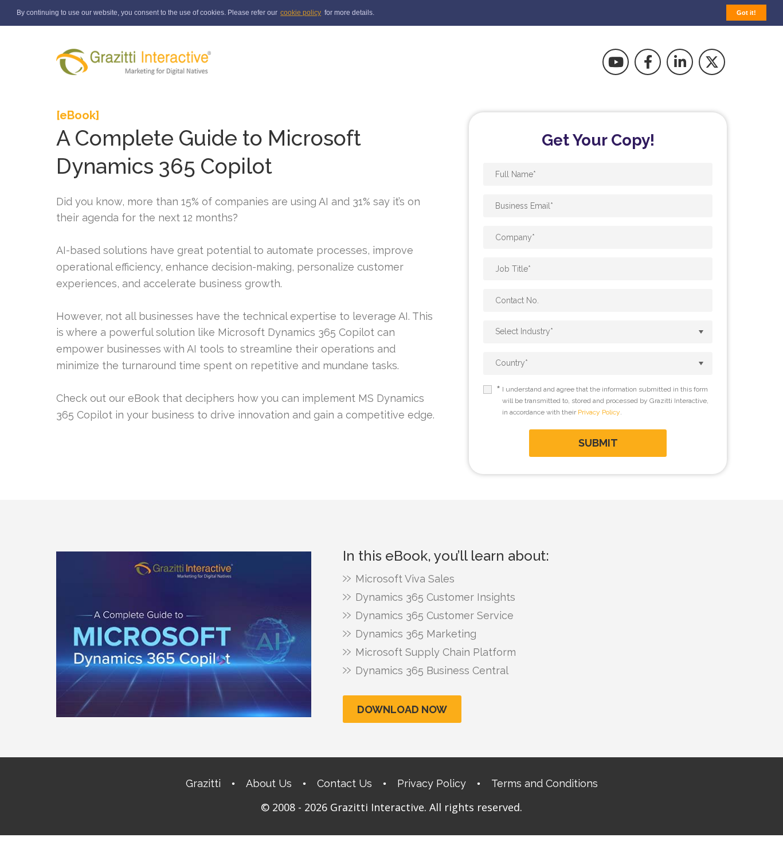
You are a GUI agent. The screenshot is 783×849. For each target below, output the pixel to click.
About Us (269, 783)
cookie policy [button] (300, 13)
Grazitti (203, 783)
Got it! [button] (746, 12)
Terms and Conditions (544, 783)
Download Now (402, 709)
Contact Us (344, 783)
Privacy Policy (599, 412)
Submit (598, 443)
